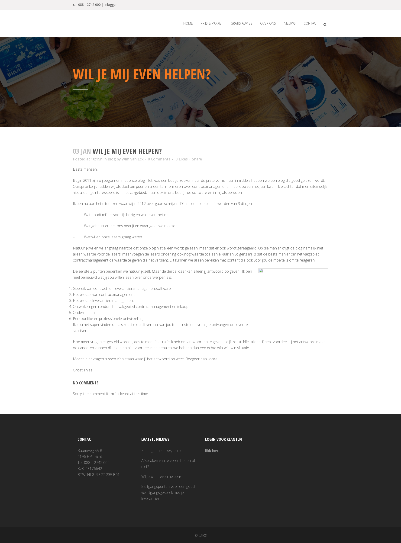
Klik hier (212, 450)
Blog (112, 159)
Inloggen (110, 4)
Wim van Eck (133, 159)
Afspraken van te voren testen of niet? (168, 463)
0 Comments (159, 159)
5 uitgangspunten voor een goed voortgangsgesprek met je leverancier (168, 492)
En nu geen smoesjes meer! (164, 450)
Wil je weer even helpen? (161, 476)
